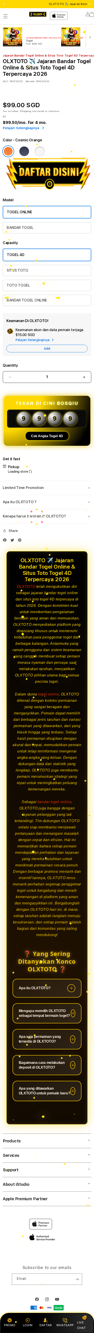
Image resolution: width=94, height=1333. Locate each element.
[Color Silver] (40, 151)
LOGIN (28, 1325)
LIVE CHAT (81, 1325)
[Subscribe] (77, 1279)
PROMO (10, 1325)
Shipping (25, 111)
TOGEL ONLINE (19, 212)
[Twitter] (13, 541)
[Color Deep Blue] (24, 151)
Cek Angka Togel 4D (47, 436)
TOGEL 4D (15, 255)
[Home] (37, 14)
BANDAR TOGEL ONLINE (27, 300)
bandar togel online (54, 802)
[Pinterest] (21, 541)
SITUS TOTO (17, 270)
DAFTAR (45, 1325)
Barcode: (30, 81)
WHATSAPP (64, 1325)
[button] (5, 16)
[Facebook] (6, 541)
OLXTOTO (26, 586)
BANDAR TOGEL (20, 227)
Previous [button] (4, 4)
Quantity (10, 365)
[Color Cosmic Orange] (8, 151)
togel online (48, 694)
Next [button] (89, 4)
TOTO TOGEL (18, 285)
